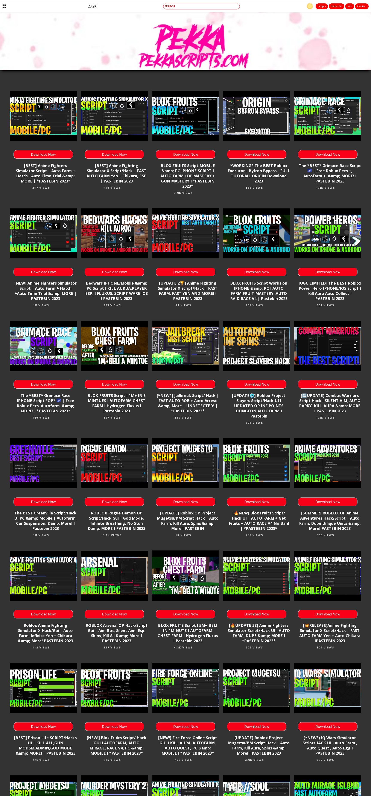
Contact (361, 6)
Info (349, 6)
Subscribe (336, 6)
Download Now (43, 154)
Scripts (322, 6)
